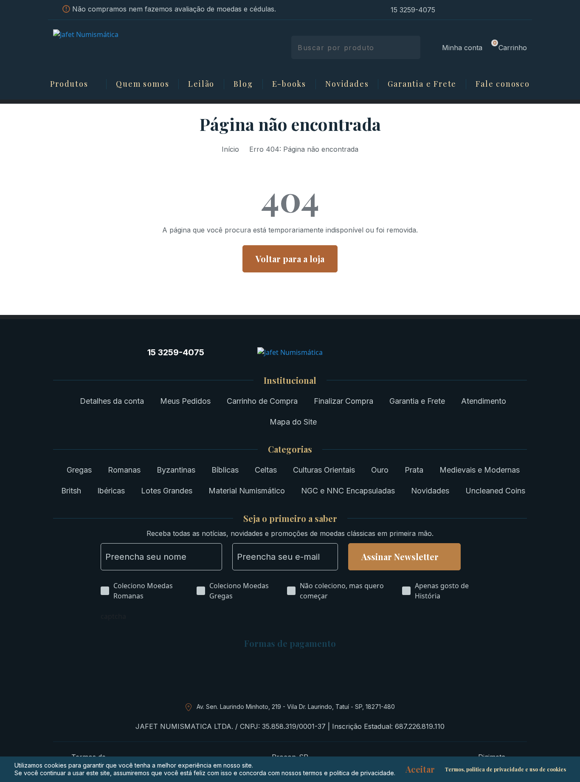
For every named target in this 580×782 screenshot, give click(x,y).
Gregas (79, 469)
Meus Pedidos (185, 401)
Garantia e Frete (422, 84)
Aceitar (420, 769)
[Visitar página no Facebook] (463, 9)
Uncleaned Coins (495, 490)
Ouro (380, 469)
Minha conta (462, 47)
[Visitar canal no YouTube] (493, 9)
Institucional (290, 380)
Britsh (71, 490)
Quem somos (142, 84)
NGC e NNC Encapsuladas (348, 490)
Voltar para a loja (290, 258)
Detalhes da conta (112, 401)
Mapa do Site (293, 421)
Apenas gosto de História (442, 591)
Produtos (69, 84)
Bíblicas (225, 469)
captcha (113, 616)
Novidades (347, 84)
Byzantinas (176, 469)
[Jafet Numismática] (108, 46)
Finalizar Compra (343, 401)
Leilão (201, 84)
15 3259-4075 (413, 10)
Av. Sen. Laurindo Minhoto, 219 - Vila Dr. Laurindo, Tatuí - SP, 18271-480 (296, 706)
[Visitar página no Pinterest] (478, 9)
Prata (414, 469)
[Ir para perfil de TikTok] (509, 9)
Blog (243, 84)
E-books (289, 84)
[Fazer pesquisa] (410, 47)
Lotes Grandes (166, 490)
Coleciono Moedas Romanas (143, 591)
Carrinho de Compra (262, 401)
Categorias (290, 449)
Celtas (266, 469)
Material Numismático (246, 490)
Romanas (124, 469)
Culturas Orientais (324, 469)
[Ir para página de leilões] (524, 9)
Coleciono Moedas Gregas (239, 591)
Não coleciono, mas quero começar (342, 591)
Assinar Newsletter (400, 556)
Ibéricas (111, 490)
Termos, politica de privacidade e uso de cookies (505, 769)
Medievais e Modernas (479, 469)
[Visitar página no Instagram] (447, 9)
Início (230, 149)
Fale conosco (503, 84)
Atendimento (483, 401)
